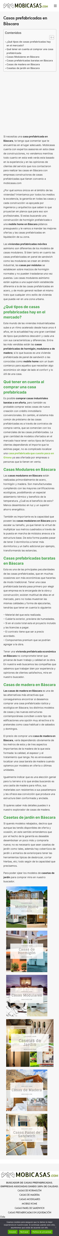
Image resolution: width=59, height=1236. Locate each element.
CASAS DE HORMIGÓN (29, 1190)
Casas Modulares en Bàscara (23, 56)
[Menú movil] (55, 6)
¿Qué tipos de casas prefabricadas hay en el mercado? (29, 43)
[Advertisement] (29, 103)
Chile (2, 1216)
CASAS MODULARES (29, 1199)
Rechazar (24, 1232)
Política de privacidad (42, 1232)
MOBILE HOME (29, 1203)
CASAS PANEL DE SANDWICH (29, 1208)
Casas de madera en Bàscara (23, 64)
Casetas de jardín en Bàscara (23, 68)
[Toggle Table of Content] (50, 37)
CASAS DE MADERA (29, 1194)
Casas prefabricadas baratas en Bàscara (30, 60)
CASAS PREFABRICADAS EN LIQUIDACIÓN (29, 1212)
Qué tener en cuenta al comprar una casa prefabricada (30, 51)
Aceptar (12, 1232)
